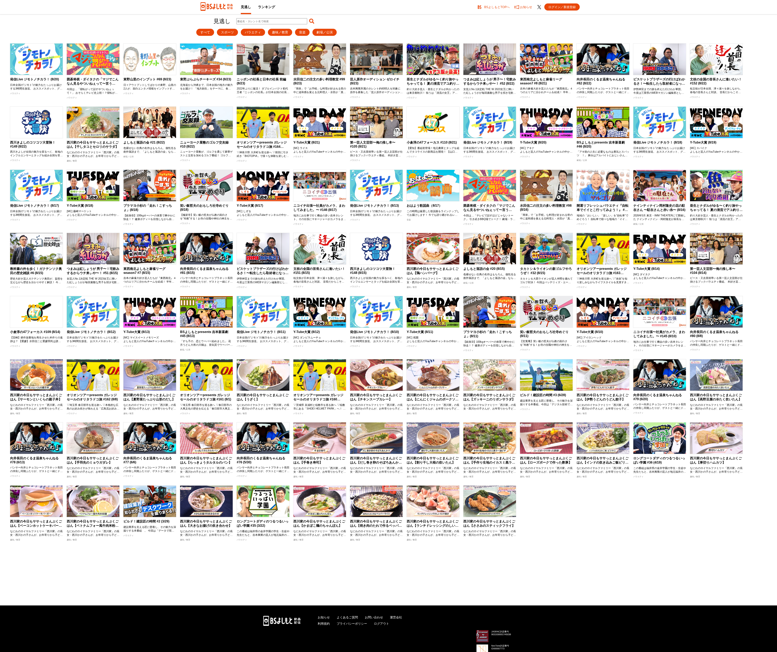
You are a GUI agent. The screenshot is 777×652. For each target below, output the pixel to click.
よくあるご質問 (347, 617)
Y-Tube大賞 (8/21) (306, 142)
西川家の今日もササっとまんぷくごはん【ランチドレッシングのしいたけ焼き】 (433, 526)
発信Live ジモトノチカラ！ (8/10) (374, 332)
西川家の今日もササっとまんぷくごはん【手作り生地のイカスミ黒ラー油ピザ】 (489, 462)
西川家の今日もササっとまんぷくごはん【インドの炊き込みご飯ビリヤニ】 (602, 462)
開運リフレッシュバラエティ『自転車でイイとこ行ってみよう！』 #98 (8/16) (602, 210)
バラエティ (253, 32)
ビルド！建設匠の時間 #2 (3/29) (146, 521)
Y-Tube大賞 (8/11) (420, 332)
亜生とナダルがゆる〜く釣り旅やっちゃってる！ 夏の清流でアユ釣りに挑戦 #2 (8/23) (433, 83)
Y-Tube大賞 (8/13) (136, 332)
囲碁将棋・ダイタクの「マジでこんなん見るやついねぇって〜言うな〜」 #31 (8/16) (489, 210)
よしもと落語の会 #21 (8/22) (144, 142)
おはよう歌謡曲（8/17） (424, 205)
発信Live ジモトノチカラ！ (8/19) (487, 142)
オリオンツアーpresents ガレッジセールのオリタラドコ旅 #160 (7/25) (318, 399)
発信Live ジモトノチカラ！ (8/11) (261, 332)
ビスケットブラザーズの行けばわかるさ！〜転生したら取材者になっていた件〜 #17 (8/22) (659, 83)
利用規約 (324, 623)
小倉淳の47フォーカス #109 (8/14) (35, 332)
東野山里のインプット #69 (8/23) (147, 79)
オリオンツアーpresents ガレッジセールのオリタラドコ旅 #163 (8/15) (602, 273)
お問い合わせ (374, 617)
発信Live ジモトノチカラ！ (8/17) (34, 205)
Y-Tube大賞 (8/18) (80, 205)
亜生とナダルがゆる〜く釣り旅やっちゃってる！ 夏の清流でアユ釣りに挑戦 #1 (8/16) (716, 210)
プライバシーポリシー (352, 623)
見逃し (246, 7)
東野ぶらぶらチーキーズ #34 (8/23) (205, 79)
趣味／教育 (280, 32)
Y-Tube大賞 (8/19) (703, 142)
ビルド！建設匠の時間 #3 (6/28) (543, 395)
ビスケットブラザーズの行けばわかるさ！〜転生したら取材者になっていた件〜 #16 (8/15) (263, 273)
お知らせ (324, 617)
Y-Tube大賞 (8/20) (533, 142)
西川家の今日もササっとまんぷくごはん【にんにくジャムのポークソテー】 (433, 399)
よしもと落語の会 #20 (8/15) (484, 268)
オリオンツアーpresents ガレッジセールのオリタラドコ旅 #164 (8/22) (262, 146)
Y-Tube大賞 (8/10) (590, 332)
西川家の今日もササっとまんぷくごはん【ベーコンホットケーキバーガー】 (36, 526)
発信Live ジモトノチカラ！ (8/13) (374, 205)
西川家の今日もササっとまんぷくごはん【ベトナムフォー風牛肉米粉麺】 (93, 526)
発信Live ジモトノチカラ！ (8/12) (91, 332)
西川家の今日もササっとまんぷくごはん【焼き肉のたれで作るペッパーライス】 (376, 526)
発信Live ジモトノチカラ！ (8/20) (34, 79)
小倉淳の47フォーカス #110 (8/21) (432, 142)
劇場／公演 (324, 32)
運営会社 (396, 617)
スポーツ (227, 32)
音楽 (302, 32)
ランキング (266, 7)
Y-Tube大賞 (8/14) (646, 268)
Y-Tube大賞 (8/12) (306, 332)
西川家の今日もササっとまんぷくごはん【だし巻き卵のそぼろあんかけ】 (376, 462)
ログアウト (381, 623)
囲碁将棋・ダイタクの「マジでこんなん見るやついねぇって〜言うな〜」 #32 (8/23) (93, 83)
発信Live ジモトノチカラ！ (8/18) (657, 142)
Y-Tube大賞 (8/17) (250, 205)
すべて (205, 32)
